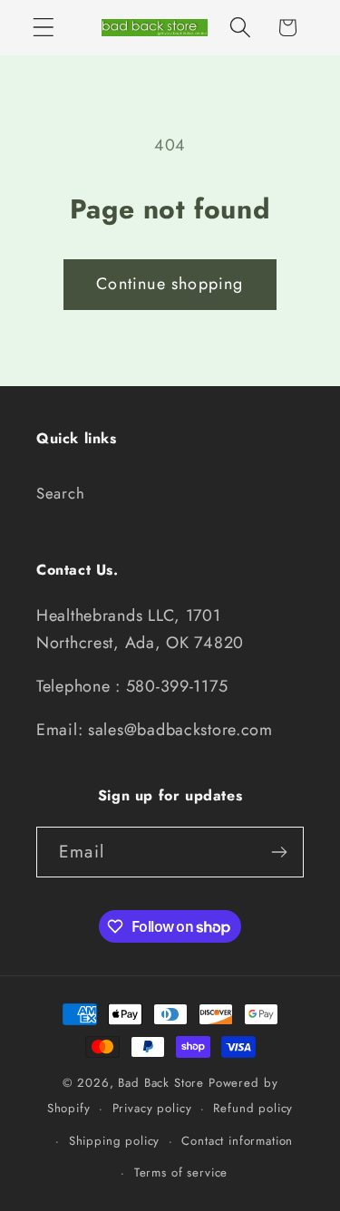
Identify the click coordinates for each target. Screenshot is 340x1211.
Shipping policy (114, 1140)
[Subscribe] (279, 852)
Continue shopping (169, 283)
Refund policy (253, 1108)
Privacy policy (152, 1108)
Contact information (237, 1140)
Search (60, 493)
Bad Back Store (161, 1082)
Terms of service (181, 1172)
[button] (44, 28)
